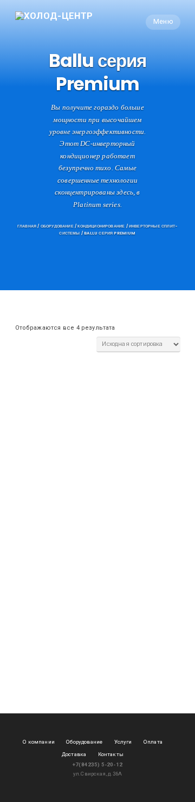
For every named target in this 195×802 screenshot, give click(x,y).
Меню (163, 21)
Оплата (153, 742)
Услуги (123, 742)
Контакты (110, 754)
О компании (39, 742)
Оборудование (57, 226)
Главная (26, 226)
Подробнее (38, 439)
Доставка (74, 754)
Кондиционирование (101, 226)
